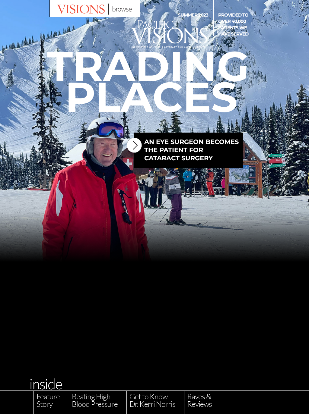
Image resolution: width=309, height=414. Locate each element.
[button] (94, 8)
